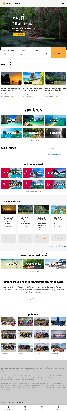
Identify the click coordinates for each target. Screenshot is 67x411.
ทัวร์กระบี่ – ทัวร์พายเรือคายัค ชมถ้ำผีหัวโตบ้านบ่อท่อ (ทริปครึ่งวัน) (55, 89)
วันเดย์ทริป (6, 82)
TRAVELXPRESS (12, 402)
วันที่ (37, 50)
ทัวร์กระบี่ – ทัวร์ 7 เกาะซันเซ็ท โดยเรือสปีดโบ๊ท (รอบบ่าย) (8, 221)
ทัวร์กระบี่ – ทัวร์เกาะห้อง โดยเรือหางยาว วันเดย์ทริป (58, 221)
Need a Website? (20, 402)
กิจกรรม (22, 50)
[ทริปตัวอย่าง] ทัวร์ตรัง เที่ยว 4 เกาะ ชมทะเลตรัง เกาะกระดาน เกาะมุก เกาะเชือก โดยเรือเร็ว (42, 223)
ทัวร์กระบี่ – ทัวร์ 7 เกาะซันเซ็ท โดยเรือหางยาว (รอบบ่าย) (10, 89)
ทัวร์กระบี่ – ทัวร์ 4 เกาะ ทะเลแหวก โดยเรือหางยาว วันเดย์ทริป (32, 90)
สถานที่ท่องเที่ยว (9, 50)
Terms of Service (46, 400)
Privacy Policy (55, 400)
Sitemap (62, 400)
